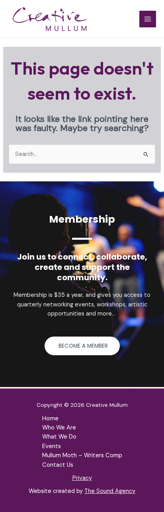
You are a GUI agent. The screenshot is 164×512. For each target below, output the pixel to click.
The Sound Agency (109, 491)
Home (50, 418)
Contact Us (57, 465)
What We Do (59, 437)
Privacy (82, 478)
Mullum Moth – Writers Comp (82, 455)
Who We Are (59, 427)
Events (51, 446)
